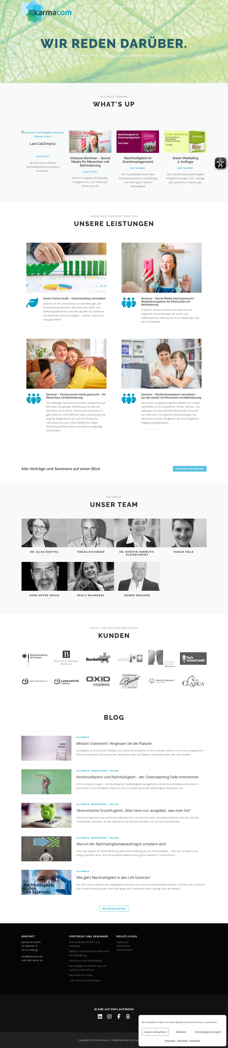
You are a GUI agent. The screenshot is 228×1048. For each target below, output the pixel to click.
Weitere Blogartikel (114, 908)
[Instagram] (109, 1016)
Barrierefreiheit (125, 949)
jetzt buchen (42, 156)
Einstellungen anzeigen (208, 1031)
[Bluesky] (128, 1016)
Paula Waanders (90, 595)
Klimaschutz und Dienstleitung (85, 960)
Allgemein (82, 737)
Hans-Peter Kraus (44, 595)
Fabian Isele (183, 551)
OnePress (117, 1040)
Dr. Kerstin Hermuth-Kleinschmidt (137, 553)
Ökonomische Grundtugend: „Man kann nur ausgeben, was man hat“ (133, 810)
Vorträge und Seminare (190, 468)
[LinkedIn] (99, 1016)
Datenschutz (123, 945)
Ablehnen (181, 1031)
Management (99, 770)
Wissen (114, 770)
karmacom (180, 6)
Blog (163, 6)
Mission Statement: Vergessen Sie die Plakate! (114, 743)
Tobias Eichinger (91, 551)
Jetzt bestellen (137, 168)
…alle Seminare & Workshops (85, 980)
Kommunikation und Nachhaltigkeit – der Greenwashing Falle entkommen (137, 776)
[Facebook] (118, 1016)
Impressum (170, 1040)
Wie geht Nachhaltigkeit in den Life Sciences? (113, 877)
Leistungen (91, 6)
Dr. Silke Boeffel (44, 551)
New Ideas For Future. (81, 975)
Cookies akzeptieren (155, 1031)
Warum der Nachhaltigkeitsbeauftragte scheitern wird (121, 843)
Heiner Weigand (137, 595)
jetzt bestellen (185, 168)
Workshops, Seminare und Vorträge (130, 6)
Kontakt (198, 6)
